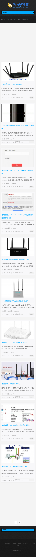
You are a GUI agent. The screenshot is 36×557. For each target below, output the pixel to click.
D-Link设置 (7, 394)
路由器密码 (7, 94)
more (31, 97)
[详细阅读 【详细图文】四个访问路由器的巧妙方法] (18, 338)
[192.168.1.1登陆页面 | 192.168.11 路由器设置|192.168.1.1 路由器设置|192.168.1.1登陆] (18, 5)
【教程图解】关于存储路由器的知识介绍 (14, 466)
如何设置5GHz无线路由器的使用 (12, 84)
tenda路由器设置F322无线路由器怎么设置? (15, 301)
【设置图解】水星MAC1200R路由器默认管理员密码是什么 (18, 172)
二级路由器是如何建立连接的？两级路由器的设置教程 (18, 127)
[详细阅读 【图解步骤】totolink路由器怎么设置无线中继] (18, 421)
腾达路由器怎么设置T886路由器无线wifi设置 (15, 259)
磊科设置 (6, 352)
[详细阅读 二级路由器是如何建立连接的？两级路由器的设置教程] (18, 121)
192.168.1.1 (22, 550)
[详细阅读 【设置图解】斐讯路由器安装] (18, 380)
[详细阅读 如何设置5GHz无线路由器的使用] (18, 80)
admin (14, 94)
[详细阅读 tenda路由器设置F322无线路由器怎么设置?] (18, 297)
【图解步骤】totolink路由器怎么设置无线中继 (16, 425)
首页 (8, 19)
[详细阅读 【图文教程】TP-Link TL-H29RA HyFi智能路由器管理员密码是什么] (18, 211)
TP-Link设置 (7, 228)
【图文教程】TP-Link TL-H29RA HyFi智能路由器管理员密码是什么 (17, 216)
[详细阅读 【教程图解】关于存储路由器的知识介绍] (18, 463)
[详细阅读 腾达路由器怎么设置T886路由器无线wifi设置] (18, 255)
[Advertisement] (18, 44)
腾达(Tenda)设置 (8, 269)
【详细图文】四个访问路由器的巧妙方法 (14, 342)
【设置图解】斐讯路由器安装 (11, 384)
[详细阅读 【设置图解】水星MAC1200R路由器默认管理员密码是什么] (18, 166)
